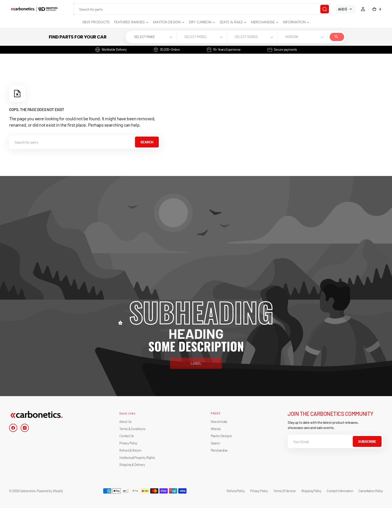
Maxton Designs (221, 436)
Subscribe (367, 441)
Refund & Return (130, 450)
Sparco (215, 443)
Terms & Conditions (132, 429)
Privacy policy (259, 491)
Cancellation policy (370, 491)
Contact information (340, 491)
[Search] (324, 9)
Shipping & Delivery (132, 465)
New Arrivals (219, 422)
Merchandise (219, 450)
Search (337, 37)
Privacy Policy (128, 443)
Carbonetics (28, 491)
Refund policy (236, 491)
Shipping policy (311, 491)
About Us (125, 422)
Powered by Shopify (50, 491)
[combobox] (202, 9)
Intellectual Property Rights (137, 458)
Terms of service (284, 491)
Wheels (215, 429)
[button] (363, 9)
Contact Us (126, 436)
